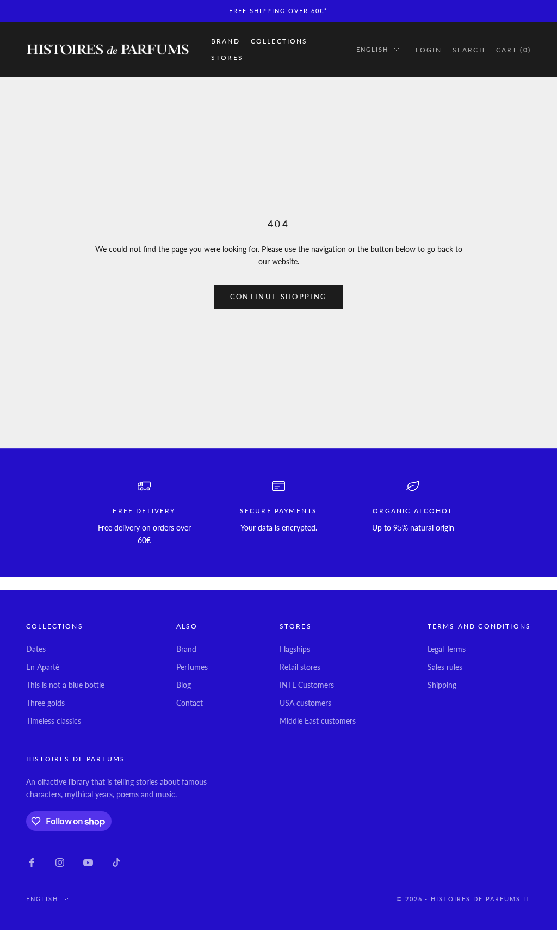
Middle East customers (318, 720)
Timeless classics (53, 720)
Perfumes (192, 667)
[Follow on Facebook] (31, 862)
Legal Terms (447, 649)
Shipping (442, 684)
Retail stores (300, 667)
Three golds (45, 702)
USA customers (305, 702)
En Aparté (42, 667)
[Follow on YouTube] (88, 862)
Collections (279, 41)
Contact (189, 702)
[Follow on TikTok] (116, 862)
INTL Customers (307, 684)
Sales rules (445, 667)
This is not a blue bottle (65, 684)
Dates (36, 649)
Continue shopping (278, 296)
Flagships (295, 649)
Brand (225, 41)
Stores (227, 57)
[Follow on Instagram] (59, 862)
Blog (183, 684)
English (372, 49)
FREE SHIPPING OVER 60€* (278, 10)
